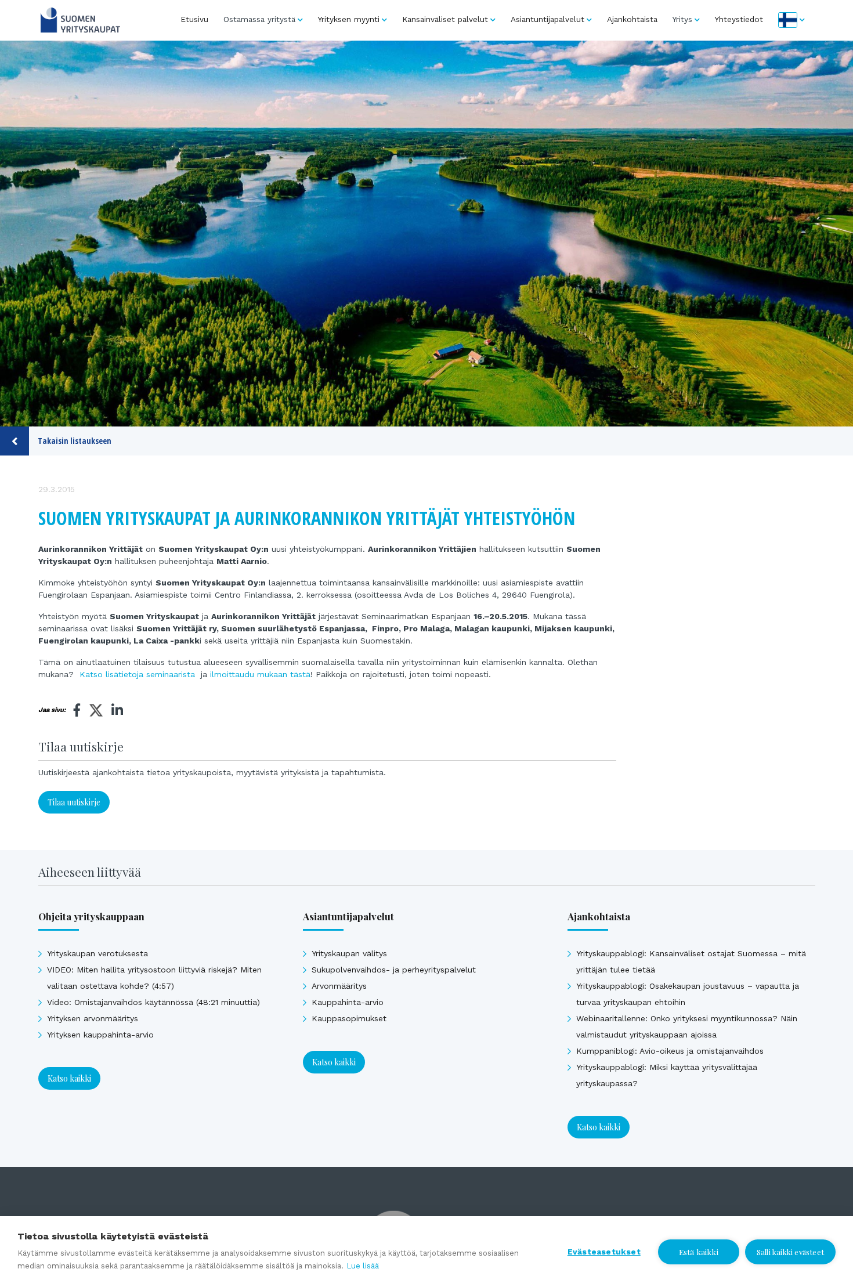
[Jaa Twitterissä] (96, 712)
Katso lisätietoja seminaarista (137, 674)
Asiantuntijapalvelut (547, 19)
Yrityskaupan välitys (349, 953)
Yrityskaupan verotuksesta (97, 953)
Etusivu (194, 19)
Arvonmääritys (339, 985)
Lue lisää (362, 1265)
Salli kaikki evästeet (790, 1252)
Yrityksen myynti (348, 19)
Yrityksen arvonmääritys (92, 1018)
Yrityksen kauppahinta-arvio (100, 1034)
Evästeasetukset (604, 1251)
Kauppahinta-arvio (348, 1002)
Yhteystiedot (739, 19)
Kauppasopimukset (349, 1018)
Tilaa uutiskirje (74, 802)
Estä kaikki (698, 1251)
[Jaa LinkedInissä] (117, 710)
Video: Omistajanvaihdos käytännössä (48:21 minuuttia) (153, 1002)
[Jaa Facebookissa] (77, 710)
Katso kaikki (69, 1078)
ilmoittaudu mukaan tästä (260, 674)
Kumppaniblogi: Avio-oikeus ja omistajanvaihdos (670, 1050)
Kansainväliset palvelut (445, 19)
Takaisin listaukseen (74, 440)
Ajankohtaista (632, 19)
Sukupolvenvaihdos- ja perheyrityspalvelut (394, 969)
